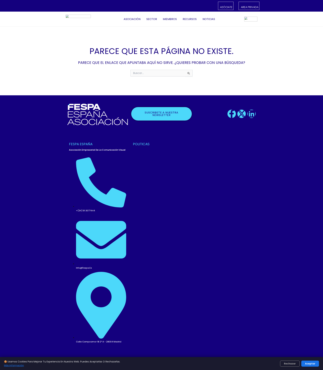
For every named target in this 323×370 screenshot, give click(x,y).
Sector (151, 19)
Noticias (209, 19)
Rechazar (290, 363)
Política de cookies (144, 160)
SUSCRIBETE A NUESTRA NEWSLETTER (161, 114)
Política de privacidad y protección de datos (159, 150)
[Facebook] (80, 6)
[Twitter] (84, 6)
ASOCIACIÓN (132, 19)
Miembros (170, 19)
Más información (14, 365)
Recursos (190, 19)
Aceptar (310, 363)
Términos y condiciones (147, 155)
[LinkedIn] (88, 6)
